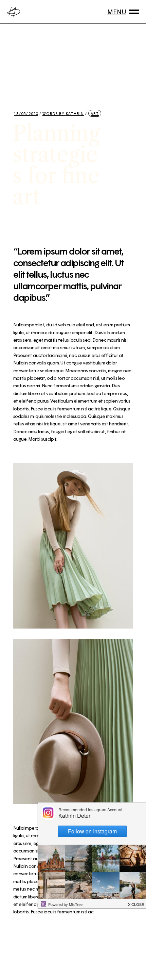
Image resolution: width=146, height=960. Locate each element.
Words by (63, 113)
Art (95, 113)
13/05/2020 (26, 113)
